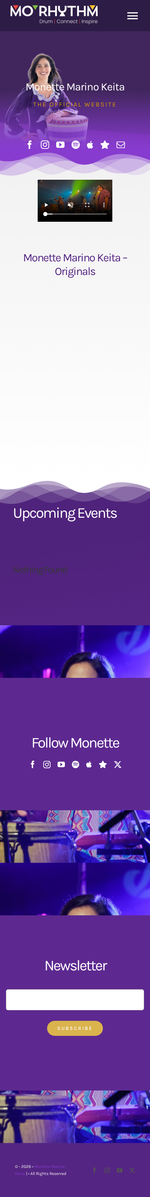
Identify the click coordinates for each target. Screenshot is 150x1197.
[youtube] (60, 144)
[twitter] (117, 764)
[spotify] (76, 144)
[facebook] (29, 144)
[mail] (121, 144)
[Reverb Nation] (105, 144)
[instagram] (45, 144)
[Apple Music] (90, 144)
